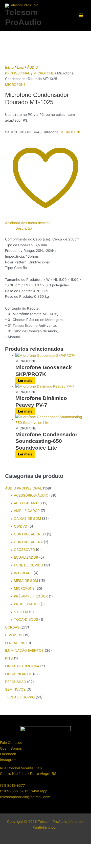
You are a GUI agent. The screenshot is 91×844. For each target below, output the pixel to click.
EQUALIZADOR (26, 557)
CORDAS (12, 627)
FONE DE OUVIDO (28, 565)
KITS (9, 658)
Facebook (8, 754)
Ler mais (25, 380)
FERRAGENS (15, 643)
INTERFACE (23, 573)
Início (9, 67)
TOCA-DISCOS (26, 619)
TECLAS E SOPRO (20, 697)
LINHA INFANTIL (18, 674)
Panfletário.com (45, 827)
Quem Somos (11, 748)
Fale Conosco (11, 743)
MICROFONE (43, 73)
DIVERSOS (13, 635)
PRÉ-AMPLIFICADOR (31, 596)
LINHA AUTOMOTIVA (22, 666)
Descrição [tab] (23, 228)
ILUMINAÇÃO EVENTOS (24, 650)
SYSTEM (21, 612)
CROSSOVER (24, 550)
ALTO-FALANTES (28, 503)
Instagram (8, 760)
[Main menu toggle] (81, 15)
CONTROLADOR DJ (30, 534)
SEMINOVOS (15, 689)
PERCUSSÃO (15, 682)
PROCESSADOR (27, 604)
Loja (20, 67)
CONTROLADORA (28, 542)
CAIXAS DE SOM (27, 518)
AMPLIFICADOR (27, 511)
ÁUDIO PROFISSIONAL (23, 488)
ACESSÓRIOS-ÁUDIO (31, 495)
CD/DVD (20, 526)
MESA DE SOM (26, 581)
